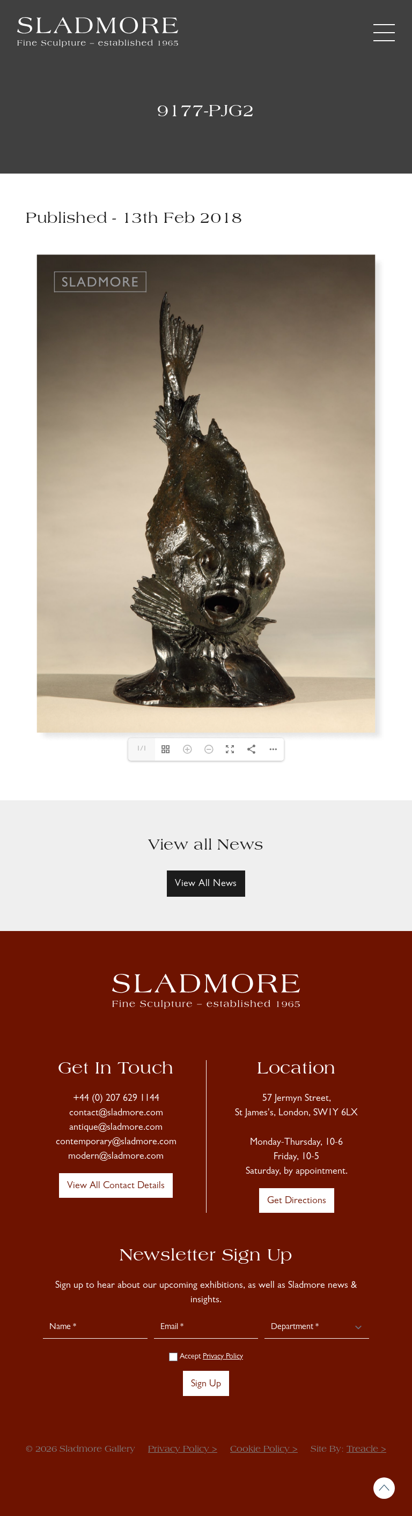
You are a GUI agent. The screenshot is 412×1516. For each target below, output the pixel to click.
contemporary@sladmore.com (116, 1142)
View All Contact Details (116, 1186)
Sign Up (206, 1385)
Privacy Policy (223, 1357)
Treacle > (366, 1449)
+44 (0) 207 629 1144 (116, 1099)
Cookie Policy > (264, 1449)
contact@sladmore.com (116, 1114)
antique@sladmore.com (116, 1128)
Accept (210, 1357)
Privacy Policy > (182, 1449)
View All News (206, 884)
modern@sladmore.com (116, 1157)
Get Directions (296, 1201)
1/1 (141, 749)
